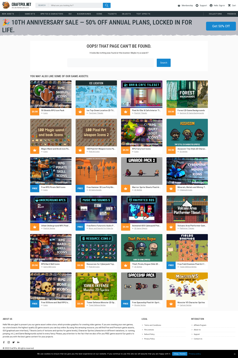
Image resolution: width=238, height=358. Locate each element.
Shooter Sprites (140, 305)
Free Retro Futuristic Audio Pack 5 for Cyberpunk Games (101, 226)
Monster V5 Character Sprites (191, 302)
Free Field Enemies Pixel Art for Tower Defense (192, 264)
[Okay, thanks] (234, 354)
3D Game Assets (95, 190)
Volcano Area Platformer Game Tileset (192, 226)
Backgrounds (84, 14)
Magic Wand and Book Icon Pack (55, 149)
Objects (126, 14)
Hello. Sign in (219, 5)
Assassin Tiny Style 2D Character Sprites (192, 149)
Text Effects (143, 14)
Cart (234, 5)
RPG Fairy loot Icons (141, 149)
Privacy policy (195, 354)
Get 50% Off (221, 26)
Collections (215, 14)
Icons (99, 14)
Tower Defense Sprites (188, 267)
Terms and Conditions (152, 325)
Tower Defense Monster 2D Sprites (101, 302)
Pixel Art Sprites (49, 228)
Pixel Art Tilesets (140, 113)
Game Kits (30, 14)
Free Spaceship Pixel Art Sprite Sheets (146, 302)
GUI (70, 14)
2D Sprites (183, 152)
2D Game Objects (140, 228)
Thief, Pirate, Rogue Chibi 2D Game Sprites (146, 264)
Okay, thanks (180, 354)
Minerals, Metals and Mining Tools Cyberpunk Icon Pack (192, 187)
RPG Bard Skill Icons (50, 264)
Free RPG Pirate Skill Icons (53, 187)
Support (203, 5)
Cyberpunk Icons (186, 190)
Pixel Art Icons (94, 152)
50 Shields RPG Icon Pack (52, 110)
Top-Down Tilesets (96, 113)
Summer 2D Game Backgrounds (192, 113)
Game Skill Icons (49, 267)
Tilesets (112, 14)
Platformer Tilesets (187, 228)
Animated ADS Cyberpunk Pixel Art (146, 226)
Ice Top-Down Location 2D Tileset (101, 110)
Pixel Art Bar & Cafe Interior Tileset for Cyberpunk (146, 110)
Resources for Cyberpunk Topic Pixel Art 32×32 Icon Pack (101, 264)
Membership (187, 5)
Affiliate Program (200, 325)
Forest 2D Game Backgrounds (191, 110)
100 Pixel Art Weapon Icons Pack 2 (101, 149)
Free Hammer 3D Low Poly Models (101, 187)
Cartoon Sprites (185, 305)
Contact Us (198, 339)
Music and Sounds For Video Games (102, 228)
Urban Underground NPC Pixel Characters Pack (55, 226)
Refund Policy (149, 334)
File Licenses (149, 330)
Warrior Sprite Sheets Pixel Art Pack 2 (146, 187)
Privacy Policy (149, 339)
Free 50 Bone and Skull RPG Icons (55, 302)
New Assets (8, 14)
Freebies (231, 14)
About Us (197, 330)
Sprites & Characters (51, 14)
